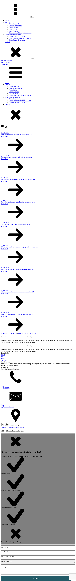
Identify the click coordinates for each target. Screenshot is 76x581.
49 (30, 333)
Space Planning (13, 31)
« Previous (4, 333)
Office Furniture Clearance (13, 35)
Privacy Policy (19, 427)
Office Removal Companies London (20, 33)
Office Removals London (17, 40)
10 (19, 333)
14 (27, 333)
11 (21, 333)
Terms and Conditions (8, 427)
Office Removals (14, 24)
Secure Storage (13, 27)
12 (23, 333)
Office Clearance (14, 29)
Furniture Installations (15, 26)
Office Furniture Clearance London (20, 38)
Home (7, 20)
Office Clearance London (17, 36)
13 (25, 333)
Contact (7, 42)
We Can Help (5, 64)
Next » (34, 333)
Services (7, 22)
